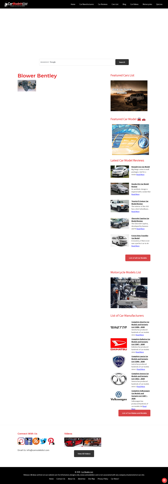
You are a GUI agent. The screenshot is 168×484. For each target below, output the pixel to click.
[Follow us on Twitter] (43, 439)
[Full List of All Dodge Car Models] (73, 439)
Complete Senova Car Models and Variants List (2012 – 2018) (140, 376)
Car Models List (87, 472)
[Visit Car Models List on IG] (21, 439)
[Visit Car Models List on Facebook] (28, 439)
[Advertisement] (84, 38)
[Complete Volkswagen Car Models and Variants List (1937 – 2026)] (119, 391)
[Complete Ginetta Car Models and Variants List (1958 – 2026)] (119, 322)
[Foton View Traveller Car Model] (120, 236)
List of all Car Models (138, 258)
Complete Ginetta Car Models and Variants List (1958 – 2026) (140, 324)
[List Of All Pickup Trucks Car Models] (129, 82)
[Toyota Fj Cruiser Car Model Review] (120, 201)
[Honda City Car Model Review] (120, 184)
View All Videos (84, 453)
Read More (140, 174)
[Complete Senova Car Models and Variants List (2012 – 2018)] (119, 374)
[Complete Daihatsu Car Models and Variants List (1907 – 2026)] (119, 339)
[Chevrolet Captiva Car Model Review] (120, 218)
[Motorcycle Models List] (129, 279)
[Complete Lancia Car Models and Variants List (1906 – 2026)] (119, 356)
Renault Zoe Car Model (140, 167)
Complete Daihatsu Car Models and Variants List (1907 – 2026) (140, 341)
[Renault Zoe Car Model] (120, 167)
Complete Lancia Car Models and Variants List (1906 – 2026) (139, 359)
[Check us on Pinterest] (50, 439)
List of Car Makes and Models (134, 413)
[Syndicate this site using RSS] (36, 439)
